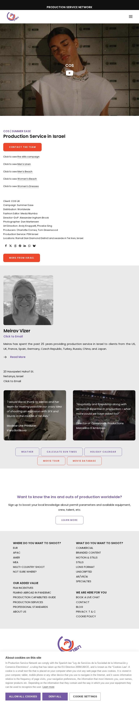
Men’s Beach (24, 171)
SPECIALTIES (83, 581)
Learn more (48, 687)
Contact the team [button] (22, 147)
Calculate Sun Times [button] (62, 451)
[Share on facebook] (6, 246)
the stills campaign (28, 156)
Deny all (55, 696)
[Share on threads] (15, 246)
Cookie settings (85, 696)
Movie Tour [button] (51, 460)
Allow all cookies (23, 696)
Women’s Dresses (28, 186)
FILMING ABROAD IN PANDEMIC (32, 592)
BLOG (79, 607)
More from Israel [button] (21, 257)
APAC (16, 552)
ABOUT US (19, 611)
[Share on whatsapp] (29, 246)
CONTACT (82, 602)
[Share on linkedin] (24, 246)
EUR (15, 548)
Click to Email (13, 336)
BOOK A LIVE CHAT (88, 597)
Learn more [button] (69, 520)
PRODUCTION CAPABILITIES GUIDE (34, 597)
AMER (16, 557)
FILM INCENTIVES (23, 588)
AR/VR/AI (82, 576)
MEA (15, 562)
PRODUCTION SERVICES (28, 602)
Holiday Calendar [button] (103, 451)
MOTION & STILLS (87, 557)
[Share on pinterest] (20, 246)
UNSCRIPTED (84, 572)
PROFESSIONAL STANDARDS (30, 607)
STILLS (80, 562)
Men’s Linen (24, 164)
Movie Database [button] (84, 460)
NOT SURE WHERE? (25, 572)
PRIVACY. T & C (86, 611)
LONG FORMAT (85, 567)
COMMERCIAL (84, 548)
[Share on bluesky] (34, 246)
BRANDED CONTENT (88, 552)
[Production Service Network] (13, 17)
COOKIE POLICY (86, 616)
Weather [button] (27, 451)
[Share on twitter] (10, 246)
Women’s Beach (27, 179)
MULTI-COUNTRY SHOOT (29, 567)
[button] (130, 16)
